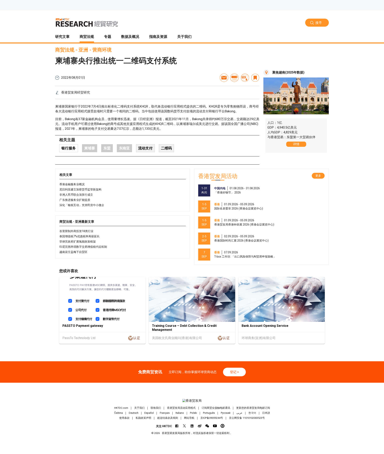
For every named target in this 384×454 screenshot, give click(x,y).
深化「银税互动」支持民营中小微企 (81, 205)
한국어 (252, 412)
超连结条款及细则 (167, 417)
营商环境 (102, 50)
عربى (239, 412)
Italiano (180, 412)
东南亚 (124, 148)
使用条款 (124, 417)
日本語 (266, 412)
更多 (318, 175)
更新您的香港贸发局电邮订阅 (253, 407)
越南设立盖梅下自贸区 (73, 252)
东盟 (107, 148)
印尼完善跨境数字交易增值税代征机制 (83, 246)
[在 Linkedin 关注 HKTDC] (192, 426)
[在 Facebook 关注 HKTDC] (177, 426)
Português (209, 412)
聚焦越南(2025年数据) (288, 72)
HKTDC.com (121, 407)
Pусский (225, 412)
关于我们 (139, 407)
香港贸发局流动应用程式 (181, 407)
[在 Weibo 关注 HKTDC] (200, 426)
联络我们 (156, 407)
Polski (193, 412)
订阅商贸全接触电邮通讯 (216, 407)
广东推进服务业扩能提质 (74, 199)
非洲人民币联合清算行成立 (76, 194)
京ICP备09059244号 (211, 417)
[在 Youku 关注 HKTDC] (222, 426)
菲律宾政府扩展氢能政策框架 (77, 241)
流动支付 (145, 148)
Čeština (118, 412)
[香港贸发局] (192, 401)
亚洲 (83, 50)
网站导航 (189, 417)
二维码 (166, 148)
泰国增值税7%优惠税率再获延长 (79, 236)
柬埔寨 (89, 148)
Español (149, 412)
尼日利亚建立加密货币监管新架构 (80, 189)
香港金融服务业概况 (72, 184)
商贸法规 (64, 50)
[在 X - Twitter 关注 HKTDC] (184, 426)
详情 (296, 144)
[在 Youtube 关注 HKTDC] (215, 426)
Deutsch (133, 412)
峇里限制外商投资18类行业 (76, 231)
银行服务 (68, 148)
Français (165, 412)
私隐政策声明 (143, 417)
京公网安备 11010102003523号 (247, 417)
